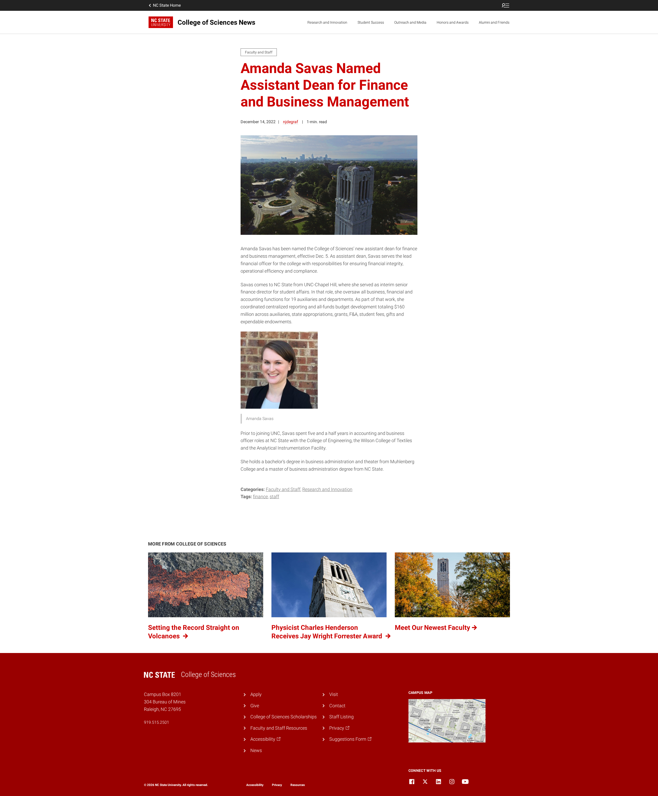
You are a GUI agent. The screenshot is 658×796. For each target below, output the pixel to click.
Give (254, 705)
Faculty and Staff (283, 489)
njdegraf (290, 121)
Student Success (371, 22)
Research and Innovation (327, 22)
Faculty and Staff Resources (278, 728)
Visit (333, 694)
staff (274, 496)
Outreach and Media (410, 22)
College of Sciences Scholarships (283, 716)
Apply (256, 694)
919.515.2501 (156, 722)
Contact (337, 705)
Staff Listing (341, 716)
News (256, 750)
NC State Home (167, 5)
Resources (297, 785)
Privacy (277, 785)
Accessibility (254, 785)
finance (260, 496)
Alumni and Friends (494, 22)
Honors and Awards (453, 22)
